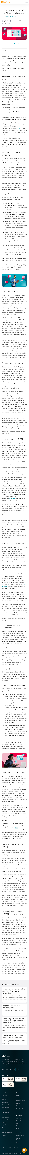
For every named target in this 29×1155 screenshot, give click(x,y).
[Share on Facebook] (18, 43)
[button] (14, 50)
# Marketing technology (9, 16)
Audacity (12, 499)
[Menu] (26, 2)
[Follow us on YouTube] (6, 1069)
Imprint (3, 1147)
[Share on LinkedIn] (14, 43)
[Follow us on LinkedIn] (10, 1069)
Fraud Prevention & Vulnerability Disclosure (11, 1150)
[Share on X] (11, 43)
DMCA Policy (15, 1147)
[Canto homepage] (6, 2)
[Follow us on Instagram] (3, 1069)
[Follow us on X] (14, 1069)
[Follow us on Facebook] (18, 1069)
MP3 (18, 128)
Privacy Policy (9, 1147)
